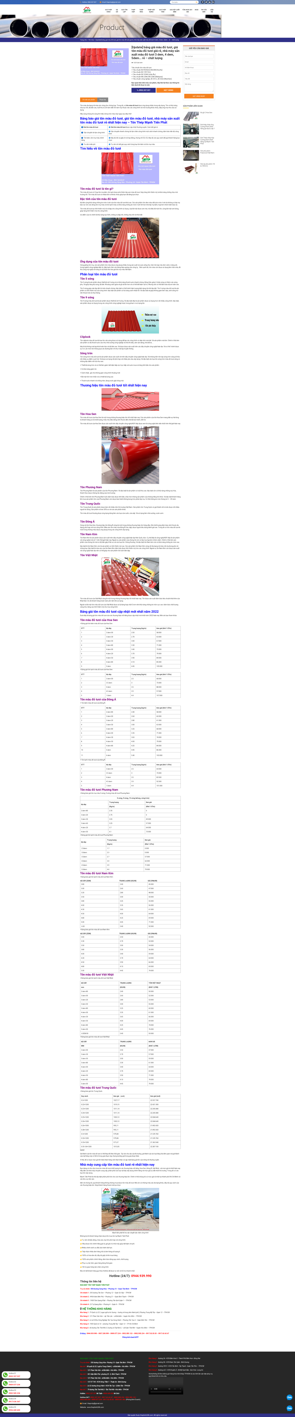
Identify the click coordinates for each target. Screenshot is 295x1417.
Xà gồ (117, 11)
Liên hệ (211, 11)
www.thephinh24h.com (95, 1407)
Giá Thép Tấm (162, 11)
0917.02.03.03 (108, 1399)
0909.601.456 (120, 1399)
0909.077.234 (97, 1399)
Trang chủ (83, 40)
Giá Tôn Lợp (124, 11)
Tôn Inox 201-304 (187, 11)
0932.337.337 (95, 1397)
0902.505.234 (119, 1397)
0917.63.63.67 (107, 1397)
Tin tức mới (204, 11)
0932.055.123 (130, 1397)
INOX (196, 10)
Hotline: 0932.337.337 (89, 2)
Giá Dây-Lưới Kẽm (175, 11)
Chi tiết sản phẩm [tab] (88, 100)
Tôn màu (91, 40)
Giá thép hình (108, 11)
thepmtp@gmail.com (95, 1403)
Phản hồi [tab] (103, 100)
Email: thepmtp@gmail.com (111, 2)
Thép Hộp (133, 11)
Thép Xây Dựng (151, 11)
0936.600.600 (85, 1399)
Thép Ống (141, 11)
